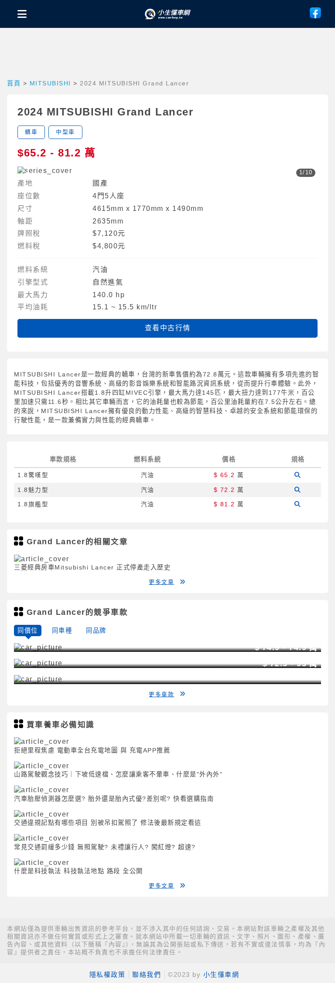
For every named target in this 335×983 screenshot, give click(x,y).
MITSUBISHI (50, 83)
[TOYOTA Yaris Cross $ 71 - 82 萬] (38, 647)
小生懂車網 (221, 974)
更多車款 (161, 694)
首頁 (14, 83)
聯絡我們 (146, 974)
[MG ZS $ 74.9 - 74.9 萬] (38, 663)
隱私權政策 (107, 974)
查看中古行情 (168, 328)
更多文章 (161, 582)
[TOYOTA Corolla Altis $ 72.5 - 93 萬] (38, 679)
